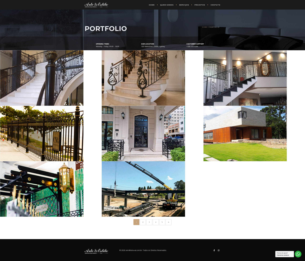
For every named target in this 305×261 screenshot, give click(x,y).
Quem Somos (167, 5)
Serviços (184, 5)
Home (152, 5)
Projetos (200, 5)
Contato (215, 5)
